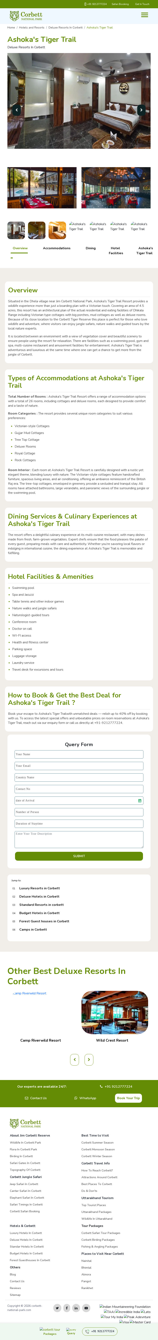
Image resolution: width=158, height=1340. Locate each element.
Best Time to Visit (95, 1135)
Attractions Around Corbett (99, 1177)
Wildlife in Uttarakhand (96, 1219)
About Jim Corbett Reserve (30, 1135)
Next (154, 232)
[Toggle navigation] (143, 12)
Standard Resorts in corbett (41, 905)
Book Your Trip (128, 1098)
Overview (20, 248)
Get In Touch (142, 4)
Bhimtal (86, 1268)
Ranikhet (87, 1288)
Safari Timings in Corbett (26, 1204)
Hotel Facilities (116, 250)
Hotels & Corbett (23, 1226)
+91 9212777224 (97, 4)
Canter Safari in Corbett (25, 1191)
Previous (4, 232)
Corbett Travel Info (95, 1163)
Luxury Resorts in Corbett (39, 888)
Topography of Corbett (25, 1170)
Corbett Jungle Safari (26, 1177)
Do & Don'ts (89, 1191)
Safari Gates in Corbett (25, 1163)
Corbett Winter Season (96, 1156)
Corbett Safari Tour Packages (100, 1233)
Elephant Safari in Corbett (27, 1198)
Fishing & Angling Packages (99, 1247)
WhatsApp (87, 1098)
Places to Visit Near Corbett (102, 1254)
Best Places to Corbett (96, 1184)
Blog (13, 1274)
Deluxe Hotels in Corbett (39, 896)
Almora (86, 1274)
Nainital (86, 1261)
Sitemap (15, 1295)
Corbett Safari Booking (25, 1211)
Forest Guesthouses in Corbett (30, 1260)
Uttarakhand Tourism (97, 1198)
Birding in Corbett (21, 1156)
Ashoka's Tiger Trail (144, 250)
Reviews (15, 1288)
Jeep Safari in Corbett (24, 1184)
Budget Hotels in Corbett (39, 913)
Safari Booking (120, 4)
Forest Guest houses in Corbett (44, 921)
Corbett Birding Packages (98, 1240)
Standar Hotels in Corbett (27, 1247)
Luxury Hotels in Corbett (26, 1233)
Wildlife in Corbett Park (25, 1143)
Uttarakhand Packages (96, 1212)
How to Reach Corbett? (97, 1170)
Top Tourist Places (93, 1205)
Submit (79, 856)
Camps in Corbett (33, 929)
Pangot (86, 1281)
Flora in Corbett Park (23, 1149)
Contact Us (38, 1098)
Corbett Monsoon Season (98, 1149)
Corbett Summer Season (97, 1143)
